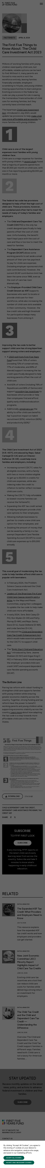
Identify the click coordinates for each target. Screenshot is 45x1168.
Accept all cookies (13, 1158)
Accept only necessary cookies (18, 1162)
